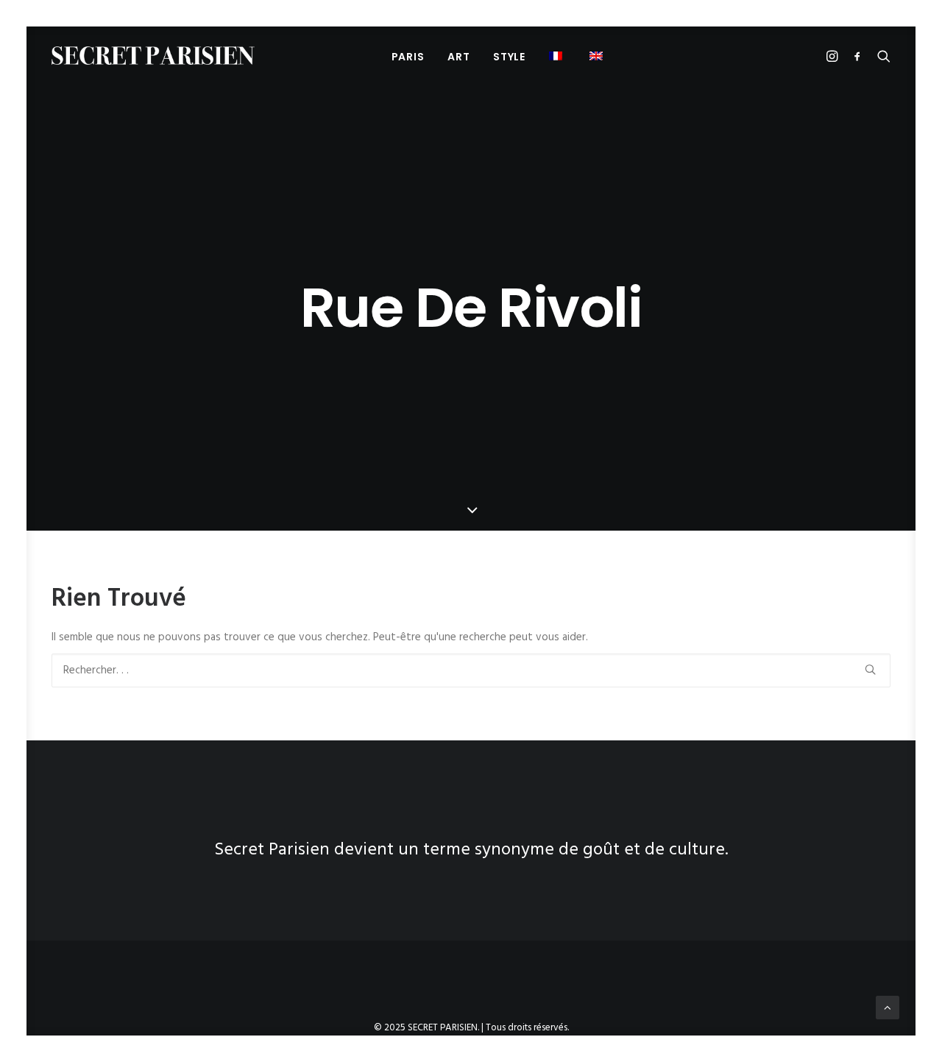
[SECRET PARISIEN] (153, 55)
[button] (557, 55)
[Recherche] (471, 670)
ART (458, 56)
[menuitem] (408, 56)
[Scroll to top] (887, 1007)
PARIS (408, 56)
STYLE (509, 56)
